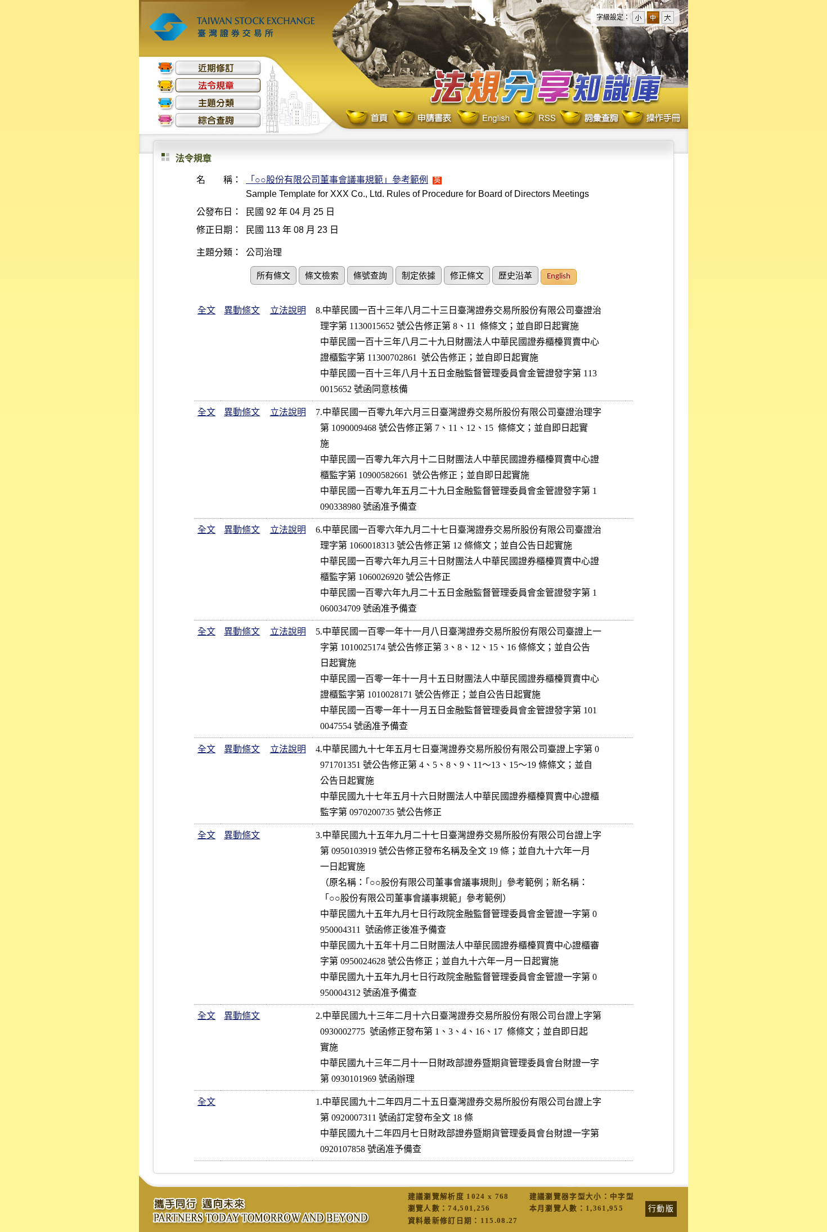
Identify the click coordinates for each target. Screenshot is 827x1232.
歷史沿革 (515, 276)
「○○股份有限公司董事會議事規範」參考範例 (337, 180)
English (483, 118)
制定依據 (418, 276)
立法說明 (288, 310)
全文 (206, 310)
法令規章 (209, 85)
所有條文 (273, 276)
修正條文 (467, 276)
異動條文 (242, 310)
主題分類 (209, 102)
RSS (534, 118)
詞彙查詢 (588, 118)
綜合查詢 (209, 120)
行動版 (661, 1208)
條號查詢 (370, 276)
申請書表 (422, 118)
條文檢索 (322, 276)
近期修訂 (209, 67)
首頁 (367, 118)
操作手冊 (650, 118)
